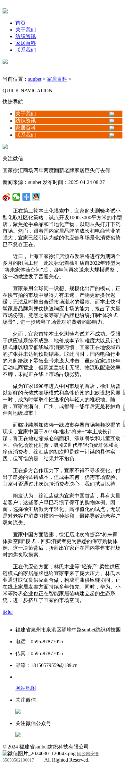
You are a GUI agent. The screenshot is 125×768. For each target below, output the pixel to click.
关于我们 (25, 29)
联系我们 (25, 50)
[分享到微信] (7, 197)
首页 (20, 23)
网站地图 (25, 688)
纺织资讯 (25, 36)
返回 (8, 612)
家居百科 (25, 43)
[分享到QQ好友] (26, 197)
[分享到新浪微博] (17, 197)
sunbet (34, 79)
